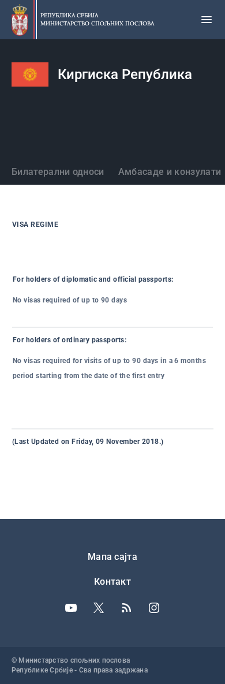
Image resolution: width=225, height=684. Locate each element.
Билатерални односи (58, 171)
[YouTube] (71, 608)
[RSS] (126, 608)
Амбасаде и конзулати (169, 171)
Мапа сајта (112, 556)
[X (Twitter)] (99, 608)
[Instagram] (154, 608)
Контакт (112, 581)
